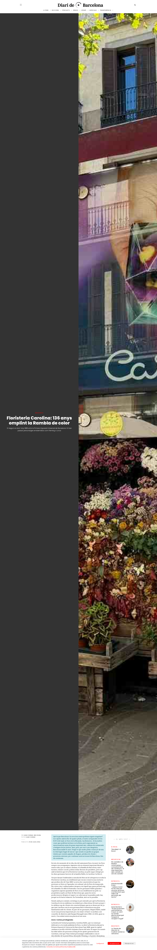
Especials (93, 10)
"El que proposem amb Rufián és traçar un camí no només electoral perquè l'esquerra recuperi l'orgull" (117, 913)
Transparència (105, 10)
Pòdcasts (66, 10)
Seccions (55, 10)
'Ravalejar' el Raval (116, 850)
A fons (46, 10)
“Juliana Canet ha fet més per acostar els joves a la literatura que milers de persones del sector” (118, 890)
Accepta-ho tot (114, 943)
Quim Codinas (28, 835)
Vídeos (75, 10)
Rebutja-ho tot (129, 943)
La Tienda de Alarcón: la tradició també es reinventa (118, 931)
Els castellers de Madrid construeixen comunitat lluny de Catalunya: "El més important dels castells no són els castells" (117, 868)
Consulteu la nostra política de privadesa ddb (60, 947)
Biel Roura (37, 835)
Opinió (83, 10)
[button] (21, 5)
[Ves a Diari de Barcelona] (78, 5)
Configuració (100, 943)
